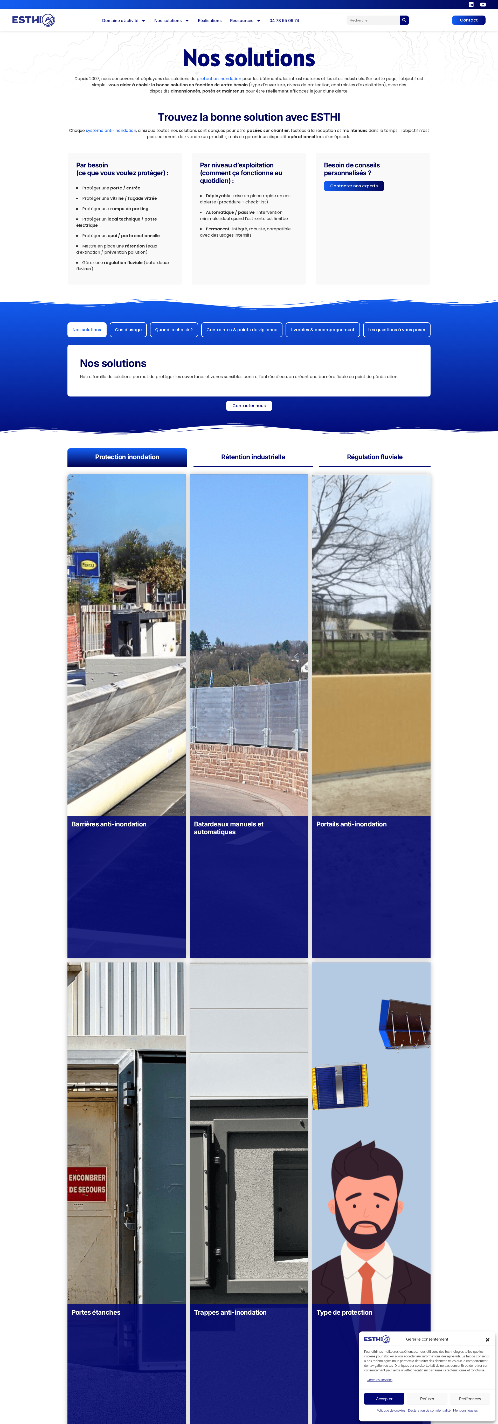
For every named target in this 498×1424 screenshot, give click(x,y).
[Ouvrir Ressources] (258, 20)
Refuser (427, 1399)
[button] (487, 1339)
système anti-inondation (111, 130)
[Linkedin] (471, 4)
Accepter (384, 1399)
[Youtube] (483, 4)
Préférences (470, 1399)
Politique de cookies (391, 1410)
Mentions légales (465, 1410)
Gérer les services (379, 1380)
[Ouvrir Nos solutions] (187, 20)
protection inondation (219, 79)
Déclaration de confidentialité (429, 1410)
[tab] (87, 329)
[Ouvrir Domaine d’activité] (143, 20)
